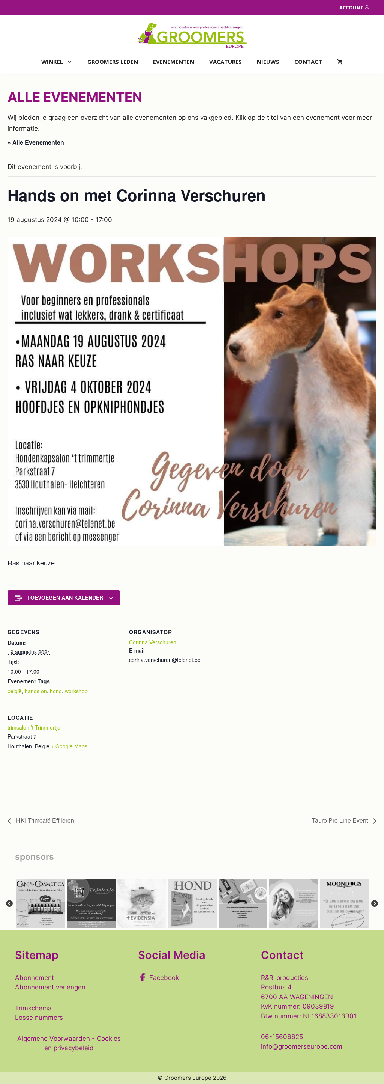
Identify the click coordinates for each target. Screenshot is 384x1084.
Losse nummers (39, 1017)
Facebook (164, 977)
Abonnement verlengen (50, 987)
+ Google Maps (69, 746)
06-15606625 (282, 1036)
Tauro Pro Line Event (340, 820)
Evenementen (173, 61)
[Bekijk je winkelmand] (340, 61)
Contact (308, 61)
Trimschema (33, 1008)
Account (352, 7)
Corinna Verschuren (152, 642)
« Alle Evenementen (36, 142)
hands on (36, 691)
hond (56, 691)
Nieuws (268, 61)
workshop (76, 691)
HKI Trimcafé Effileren (44, 820)
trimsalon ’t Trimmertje (34, 727)
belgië (15, 691)
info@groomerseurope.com (301, 1046)
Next (374, 904)
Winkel (52, 61)
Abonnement (34, 977)
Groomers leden (112, 61)
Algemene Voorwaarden (53, 1038)
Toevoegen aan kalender (65, 597)
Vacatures (225, 61)
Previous (9, 904)
